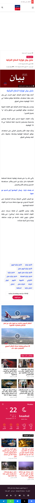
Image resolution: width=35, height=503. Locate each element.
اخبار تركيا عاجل (11, 276)
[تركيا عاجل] (17, 7)
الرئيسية (30, 53)
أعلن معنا (7, 491)
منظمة (19, 288)
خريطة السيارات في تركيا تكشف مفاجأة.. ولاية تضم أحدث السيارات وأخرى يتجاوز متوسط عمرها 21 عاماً (9, 392)
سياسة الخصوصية (20, 491)
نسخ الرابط (17, 297)
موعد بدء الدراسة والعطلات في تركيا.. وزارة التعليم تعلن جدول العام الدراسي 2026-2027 (26, 392)
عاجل (12, 284)
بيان (7, 280)
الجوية (21, 280)
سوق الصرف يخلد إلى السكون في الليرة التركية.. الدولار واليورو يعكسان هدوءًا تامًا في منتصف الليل (9, 453)
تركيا (29, 284)
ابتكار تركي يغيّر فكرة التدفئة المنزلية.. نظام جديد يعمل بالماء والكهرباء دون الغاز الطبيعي (26, 372)
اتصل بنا (28, 491)
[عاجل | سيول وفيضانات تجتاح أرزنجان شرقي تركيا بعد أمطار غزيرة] (9, 466)
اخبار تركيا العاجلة (25, 276)
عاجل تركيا (28, 288)
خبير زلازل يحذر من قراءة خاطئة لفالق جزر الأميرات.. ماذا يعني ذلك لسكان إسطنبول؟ (10, 372)
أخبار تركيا (24, 53)
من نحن (13, 491)
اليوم (13, 280)
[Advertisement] (17, 30)
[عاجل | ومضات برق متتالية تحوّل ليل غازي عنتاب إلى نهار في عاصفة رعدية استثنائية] (26, 466)
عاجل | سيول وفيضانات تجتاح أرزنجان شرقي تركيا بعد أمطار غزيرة (10, 474)
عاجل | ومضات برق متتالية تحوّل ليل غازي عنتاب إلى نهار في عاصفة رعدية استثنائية (26, 475)
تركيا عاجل (21, 284)
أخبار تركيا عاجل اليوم (24, 272)
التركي (29, 280)
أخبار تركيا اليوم (16, 264)
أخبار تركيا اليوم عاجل (24, 268)
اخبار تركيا (11, 272)
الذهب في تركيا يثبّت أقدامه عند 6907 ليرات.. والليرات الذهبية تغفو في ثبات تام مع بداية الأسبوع (26, 452)
